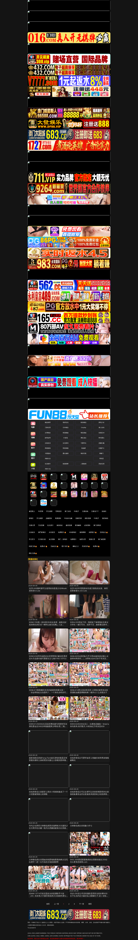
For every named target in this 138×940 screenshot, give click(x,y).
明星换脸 (65, 448)
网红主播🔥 (33, 553)
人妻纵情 (83, 464)
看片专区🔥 (66, 546)
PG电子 (76, 511)
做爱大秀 (83, 539)
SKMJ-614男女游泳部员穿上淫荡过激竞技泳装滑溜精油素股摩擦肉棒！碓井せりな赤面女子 (89, 691)
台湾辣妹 (48, 433)
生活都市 (48, 464)
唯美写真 (83, 453)
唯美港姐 (83, 433)
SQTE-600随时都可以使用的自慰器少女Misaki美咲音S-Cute (48, 589)
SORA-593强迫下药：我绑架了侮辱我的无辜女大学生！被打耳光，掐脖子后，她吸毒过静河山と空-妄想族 (89, 624)
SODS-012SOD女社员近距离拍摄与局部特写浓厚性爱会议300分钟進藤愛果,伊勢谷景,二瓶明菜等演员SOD (48, 726)
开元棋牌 (49, 511)
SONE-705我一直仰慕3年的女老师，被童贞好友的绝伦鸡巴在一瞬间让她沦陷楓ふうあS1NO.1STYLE (48, 624)
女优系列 (65, 443)
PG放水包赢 (68, 518)
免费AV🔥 (96, 546)
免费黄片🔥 (93, 532)
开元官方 (32, 539)
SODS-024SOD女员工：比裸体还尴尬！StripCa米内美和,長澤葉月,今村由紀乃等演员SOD (89, 725)
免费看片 (73, 539)
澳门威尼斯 (102, 539)
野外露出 (101, 438)
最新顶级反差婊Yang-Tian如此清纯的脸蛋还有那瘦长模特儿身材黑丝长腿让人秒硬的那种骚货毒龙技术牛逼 (48, 760)
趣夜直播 (69, 525)
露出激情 (65, 453)
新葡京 (31, 518)
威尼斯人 (32, 511)
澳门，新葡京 (62, 539)
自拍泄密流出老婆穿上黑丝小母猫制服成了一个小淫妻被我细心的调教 (48, 792)
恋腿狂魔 (101, 443)
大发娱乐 (32, 532)
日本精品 (65, 427)
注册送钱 (85, 511)
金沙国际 (52, 539)
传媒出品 (48, 458)
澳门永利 (68, 511)
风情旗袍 (48, 448)
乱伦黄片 (50, 525)
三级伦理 (48, 427)
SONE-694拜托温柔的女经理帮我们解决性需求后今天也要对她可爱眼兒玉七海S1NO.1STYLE (48, 657)
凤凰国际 (58, 518)
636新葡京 (72, 532)
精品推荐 (48, 422)
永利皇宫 (52, 532)
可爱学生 (83, 443)
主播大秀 (32, 525)
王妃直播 (41, 525)
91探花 (65, 438)
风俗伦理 (101, 464)
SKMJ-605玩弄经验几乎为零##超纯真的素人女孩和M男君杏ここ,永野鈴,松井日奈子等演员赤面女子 (89, 658)
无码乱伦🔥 (104, 532)
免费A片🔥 (43, 546)
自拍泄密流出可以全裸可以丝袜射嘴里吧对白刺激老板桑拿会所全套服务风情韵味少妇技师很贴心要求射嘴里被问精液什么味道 (89, 794)
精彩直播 (88, 518)
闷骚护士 (101, 448)
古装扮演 (48, 443)
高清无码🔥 (86, 546)
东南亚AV (101, 433)
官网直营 (59, 511)
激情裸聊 (83, 532)
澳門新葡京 (42, 532)
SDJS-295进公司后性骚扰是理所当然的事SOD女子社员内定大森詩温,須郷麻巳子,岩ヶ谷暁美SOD (89, 895)
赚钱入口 (76, 546)
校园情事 (65, 464)
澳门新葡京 (97, 525)
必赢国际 (49, 518)
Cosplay (83, 427)
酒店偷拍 (105, 518)
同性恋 (101, 458)
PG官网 (40, 511)
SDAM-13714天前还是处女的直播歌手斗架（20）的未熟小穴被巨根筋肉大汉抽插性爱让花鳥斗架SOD (47, 895)
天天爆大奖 (42, 539)
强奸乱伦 (65, 422)
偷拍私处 (60, 525)
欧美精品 (83, 422)
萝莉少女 (101, 422)
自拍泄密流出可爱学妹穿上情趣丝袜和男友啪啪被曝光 (89, 759)
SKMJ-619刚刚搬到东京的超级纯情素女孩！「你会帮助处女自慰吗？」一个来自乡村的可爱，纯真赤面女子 (47, 692)
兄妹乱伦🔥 (55, 546)
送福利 (104, 511)
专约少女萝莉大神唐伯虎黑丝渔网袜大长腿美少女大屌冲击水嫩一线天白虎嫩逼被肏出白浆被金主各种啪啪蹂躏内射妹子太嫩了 (48, 828)
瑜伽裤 (83, 448)
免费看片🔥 (62, 532)
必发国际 (87, 525)
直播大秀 (92, 539)
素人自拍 (101, 427)
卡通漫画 (48, 453)
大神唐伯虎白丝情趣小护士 (81, 825)
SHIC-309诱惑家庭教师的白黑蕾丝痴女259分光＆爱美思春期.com (88, 860)
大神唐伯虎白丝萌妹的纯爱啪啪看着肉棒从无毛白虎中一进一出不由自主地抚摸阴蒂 (48, 860)
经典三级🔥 (33, 546)
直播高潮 (78, 518)
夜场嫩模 (78, 525)
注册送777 (95, 511)
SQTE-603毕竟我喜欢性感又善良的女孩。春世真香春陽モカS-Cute (89, 589)
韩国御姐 (65, 433)
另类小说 (48, 469)
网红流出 (83, 438)
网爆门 (101, 453)
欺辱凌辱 (48, 438)
